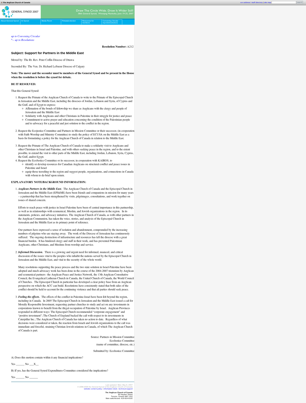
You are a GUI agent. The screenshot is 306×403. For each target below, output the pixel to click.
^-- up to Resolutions (22, 40)
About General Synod (10, 21)
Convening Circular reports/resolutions (110, 22)
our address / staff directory (251, 2)
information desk (110, 389)
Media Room (47, 21)
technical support (126, 389)
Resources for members (88, 22)
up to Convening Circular (25, 36)
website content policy (93, 389)
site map (267, 2)
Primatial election (69, 21)
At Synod (25, 21)
